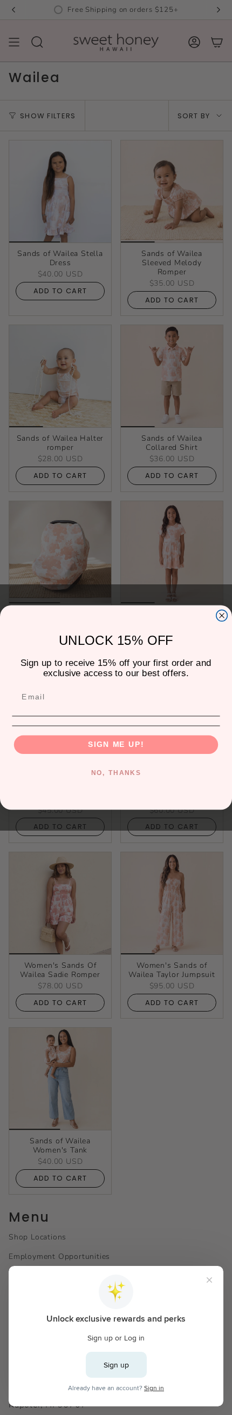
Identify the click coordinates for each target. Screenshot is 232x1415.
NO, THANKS (116, 773)
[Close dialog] (222, 615)
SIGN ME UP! (116, 744)
